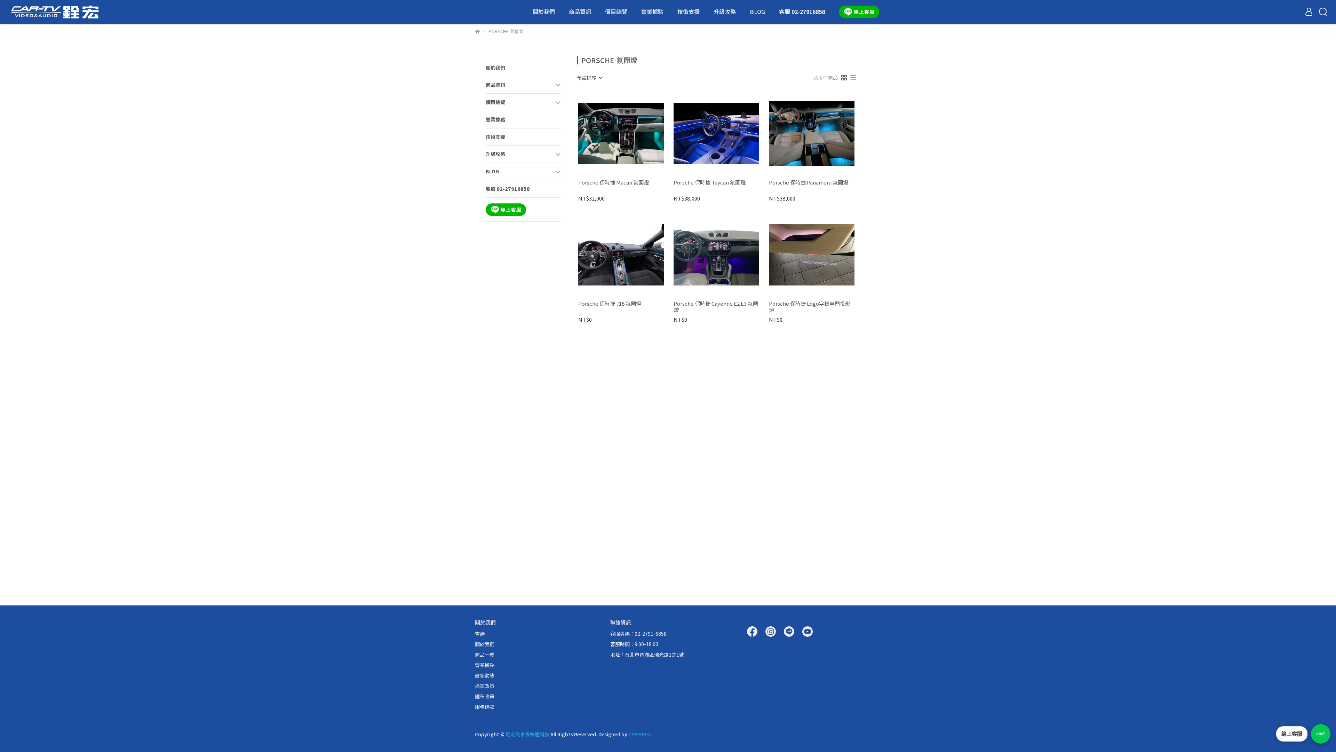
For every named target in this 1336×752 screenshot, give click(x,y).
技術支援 (688, 11)
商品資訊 (580, 11)
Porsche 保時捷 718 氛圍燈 (609, 303)
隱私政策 (484, 696)
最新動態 (484, 675)
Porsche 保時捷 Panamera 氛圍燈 (808, 182)
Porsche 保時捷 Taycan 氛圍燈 (710, 182)
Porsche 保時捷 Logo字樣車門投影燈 (809, 306)
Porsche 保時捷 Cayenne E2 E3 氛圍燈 (716, 306)
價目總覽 (616, 11)
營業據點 (652, 11)
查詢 (480, 633)
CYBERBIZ (639, 734)
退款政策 (484, 685)
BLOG (757, 11)
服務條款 (484, 706)
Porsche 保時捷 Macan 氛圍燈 (613, 182)
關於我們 (544, 11)
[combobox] (589, 77)
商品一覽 (484, 654)
